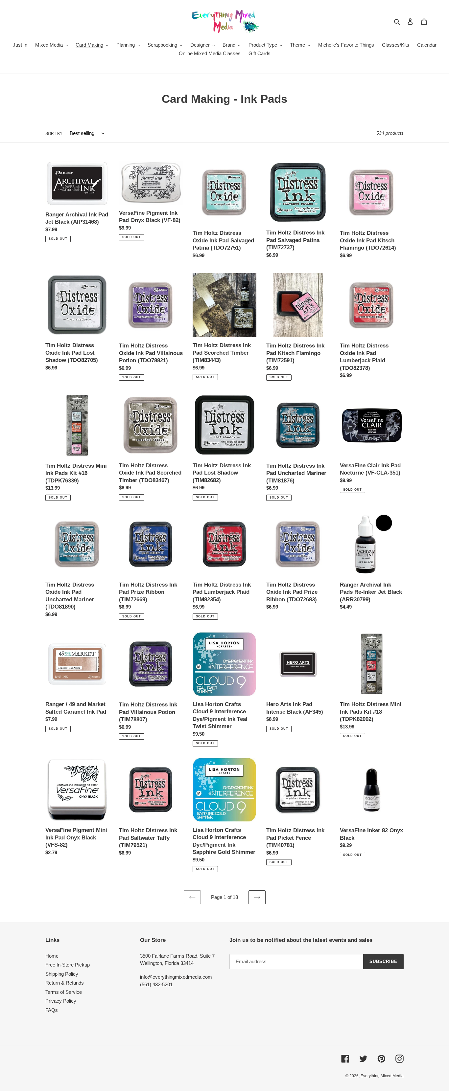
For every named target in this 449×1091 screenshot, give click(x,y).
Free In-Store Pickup (67, 965)
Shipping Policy (61, 974)
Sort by (53, 133)
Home (52, 956)
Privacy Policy (60, 1001)
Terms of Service (63, 992)
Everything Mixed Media (382, 1076)
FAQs (51, 1010)
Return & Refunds (64, 983)
